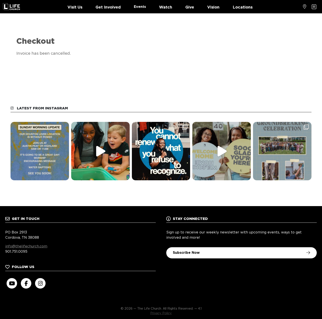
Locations (243, 7)
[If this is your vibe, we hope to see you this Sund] (221, 151)
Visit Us (74, 7)
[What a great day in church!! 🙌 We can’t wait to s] (161, 151)
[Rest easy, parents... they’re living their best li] (100, 151)
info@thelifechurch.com (26, 246)
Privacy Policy (161, 313)
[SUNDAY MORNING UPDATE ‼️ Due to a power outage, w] (40, 151)
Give (189, 7)
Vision (213, 7)
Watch (165, 7)
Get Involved (108, 7)
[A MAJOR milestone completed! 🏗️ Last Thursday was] (282, 151)
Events (140, 7)
